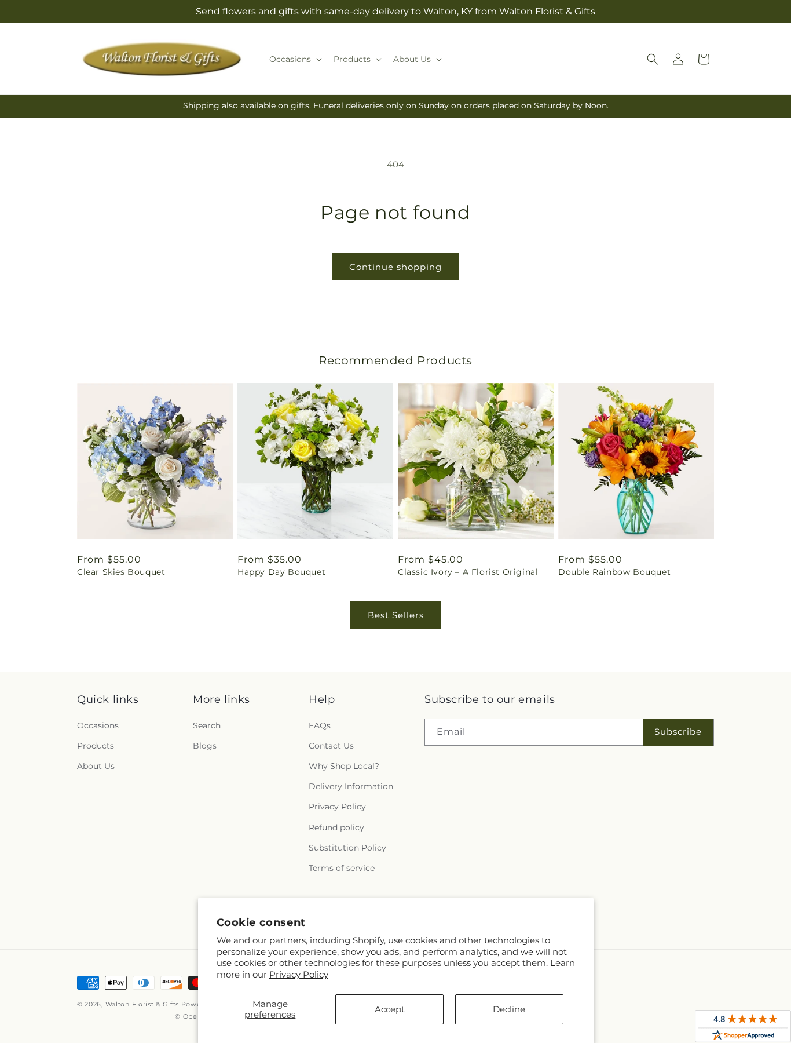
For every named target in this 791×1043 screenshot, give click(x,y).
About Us (96, 766)
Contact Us (331, 746)
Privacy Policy (298, 974)
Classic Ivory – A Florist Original (468, 572)
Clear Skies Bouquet (121, 572)
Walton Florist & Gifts (142, 1004)
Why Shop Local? (344, 766)
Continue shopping (395, 266)
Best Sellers (396, 615)
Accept (390, 1009)
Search (207, 725)
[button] (294, 59)
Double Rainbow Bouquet (614, 572)
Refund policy (336, 827)
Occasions (98, 725)
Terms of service (342, 868)
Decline (509, 1009)
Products (95, 746)
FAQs (320, 725)
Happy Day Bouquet (281, 572)
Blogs (205, 746)
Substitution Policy (347, 848)
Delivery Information (351, 786)
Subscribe (678, 731)
